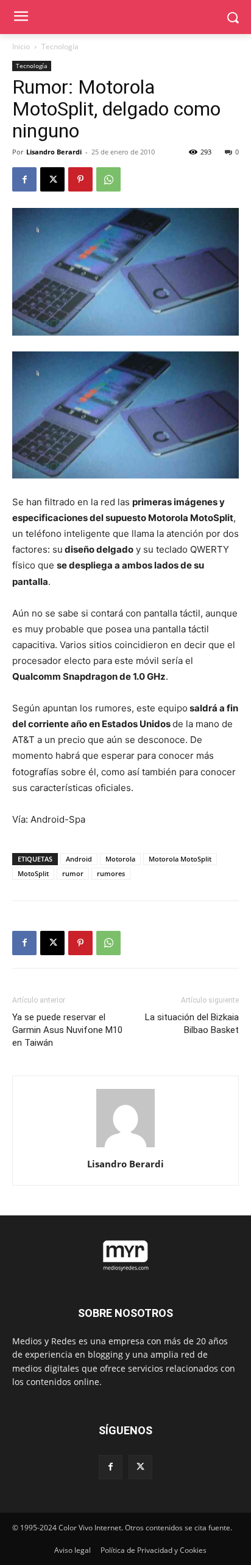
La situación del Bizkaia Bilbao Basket (192, 1023)
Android (79, 858)
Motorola (120, 858)
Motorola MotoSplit (180, 858)
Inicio (21, 46)
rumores (111, 873)
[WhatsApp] (108, 179)
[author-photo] (125, 1147)
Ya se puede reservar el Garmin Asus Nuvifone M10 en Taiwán (67, 1030)
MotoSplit (33, 873)
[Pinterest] (80, 179)
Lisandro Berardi (54, 151)
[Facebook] (24, 179)
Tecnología (60, 46)
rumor (72, 873)
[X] (52, 179)
